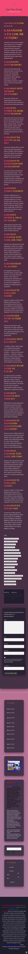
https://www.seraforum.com (9, 681)
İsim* (5, 637)
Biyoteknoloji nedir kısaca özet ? (13, 725)
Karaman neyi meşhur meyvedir (11, 550)
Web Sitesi (6, 650)
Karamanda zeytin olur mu (10, 570)
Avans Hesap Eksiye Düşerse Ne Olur (17, 596)
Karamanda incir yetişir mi (10, 561)
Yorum (5, 619)
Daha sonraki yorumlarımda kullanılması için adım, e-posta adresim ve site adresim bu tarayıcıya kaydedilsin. (13, 661)
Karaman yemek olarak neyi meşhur (12, 555)
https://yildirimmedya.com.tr (9, 685)
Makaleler (10, 535)
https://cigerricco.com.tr (8, 683)
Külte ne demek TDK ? (11, 746)
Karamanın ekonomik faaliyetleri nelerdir (13, 575)
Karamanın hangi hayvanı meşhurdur (13, 578)
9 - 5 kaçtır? (6, 665)
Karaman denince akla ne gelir (11, 538)
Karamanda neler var (9, 567)
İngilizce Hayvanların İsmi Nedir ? (14, 728)
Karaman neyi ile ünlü (9, 547)
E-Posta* (6, 643)
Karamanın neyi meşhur (10, 581)
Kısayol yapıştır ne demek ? (12, 732)
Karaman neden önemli (10, 544)
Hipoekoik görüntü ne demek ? (13, 711)
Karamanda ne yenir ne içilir (11, 564)
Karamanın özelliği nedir (10, 584)
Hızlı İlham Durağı (14, 9)
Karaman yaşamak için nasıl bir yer (12, 553)
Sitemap (20, 685)
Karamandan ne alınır (9, 572)
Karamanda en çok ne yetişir (11, 558)
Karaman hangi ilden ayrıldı (11, 541)
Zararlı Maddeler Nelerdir (12, 873)
